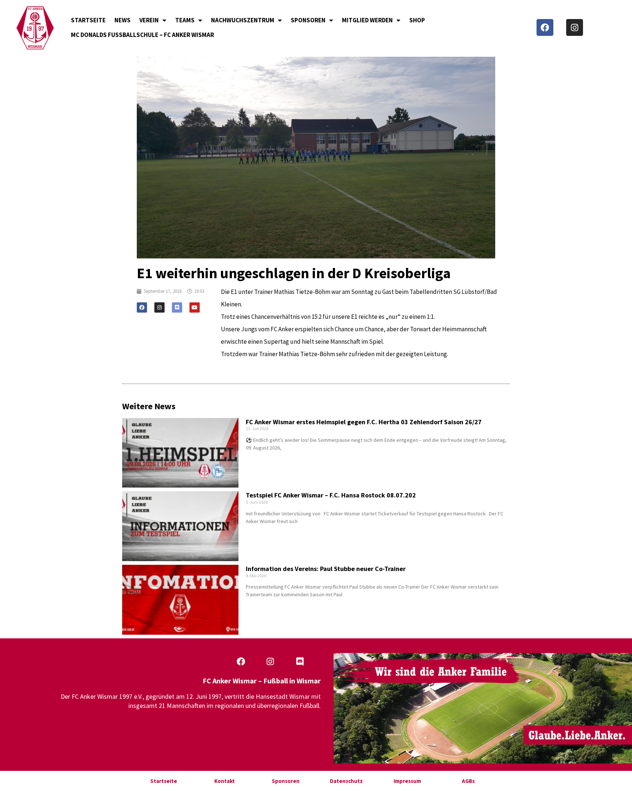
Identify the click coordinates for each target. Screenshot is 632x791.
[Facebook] (545, 27)
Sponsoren (308, 20)
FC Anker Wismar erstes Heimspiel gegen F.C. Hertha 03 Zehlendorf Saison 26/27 (364, 422)
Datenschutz (346, 780)
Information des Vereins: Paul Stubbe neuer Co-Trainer (326, 568)
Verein (149, 20)
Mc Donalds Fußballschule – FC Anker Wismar (142, 35)
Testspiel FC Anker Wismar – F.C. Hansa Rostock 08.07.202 (331, 495)
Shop (417, 20)
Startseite (88, 20)
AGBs (468, 780)
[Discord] (177, 307)
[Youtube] (194, 307)
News (122, 20)
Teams (185, 20)
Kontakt (224, 780)
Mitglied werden (367, 20)
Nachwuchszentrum (242, 20)
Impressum (407, 780)
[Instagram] (574, 27)
